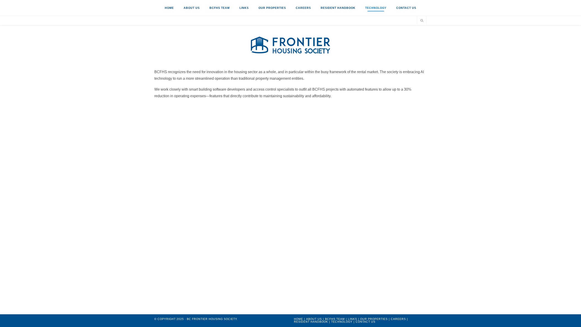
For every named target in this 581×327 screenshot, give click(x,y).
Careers (303, 8)
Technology (376, 8)
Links (244, 8)
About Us (192, 8)
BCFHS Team (219, 8)
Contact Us (406, 8)
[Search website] (422, 21)
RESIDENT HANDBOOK (338, 8)
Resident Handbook (311, 321)
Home (169, 8)
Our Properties (272, 8)
